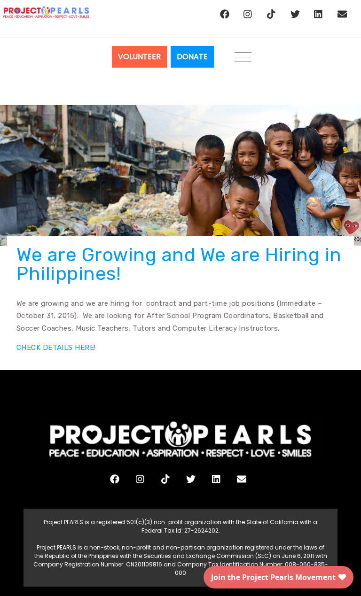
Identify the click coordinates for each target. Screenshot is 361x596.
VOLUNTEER (139, 56)
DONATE (192, 56)
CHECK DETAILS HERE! (57, 347)
